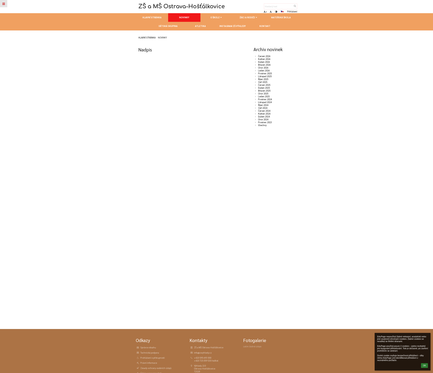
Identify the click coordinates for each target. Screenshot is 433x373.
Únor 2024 (263, 119)
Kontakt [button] (264, 26)
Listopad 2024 (265, 102)
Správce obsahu (148, 347)
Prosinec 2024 (265, 99)
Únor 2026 (263, 67)
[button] (276, 11)
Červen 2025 (264, 84)
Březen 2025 (264, 90)
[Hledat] (295, 6)
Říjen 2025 (263, 79)
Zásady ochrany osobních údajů (155, 368)
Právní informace (148, 362)
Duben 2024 (264, 116)
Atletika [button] (200, 26)
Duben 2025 (264, 87)
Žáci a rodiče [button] (247, 17)
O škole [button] (215, 17)
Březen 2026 (264, 64)
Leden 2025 (264, 96)
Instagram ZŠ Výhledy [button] (232, 26)
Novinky (162, 37)
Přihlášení (292, 11)
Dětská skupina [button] (168, 26)
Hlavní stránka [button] (152, 17)
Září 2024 (262, 107)
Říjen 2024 (263, 105)
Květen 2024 (264, 113)
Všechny (262, 125)
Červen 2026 (264, 56)
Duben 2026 (264, 61)
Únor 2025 (263, 93)
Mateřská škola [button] (281, 17)
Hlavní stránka (147, 37)
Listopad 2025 (265, 76)
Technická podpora (149, 352)
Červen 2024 (264, 110)
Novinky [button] (184, 17)
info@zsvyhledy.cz (203, 352)
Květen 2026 (264, 59)
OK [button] (424, 365)
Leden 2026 (264, 70)
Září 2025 (262, 82)
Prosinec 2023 (265, 122)
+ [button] (266, 11)
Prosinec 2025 (265, 73)
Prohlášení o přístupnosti (152, 357)
